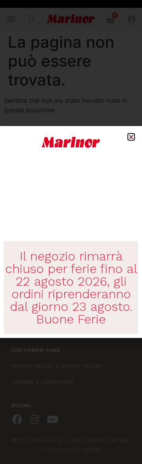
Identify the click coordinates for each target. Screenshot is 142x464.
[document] (71, 232)
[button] (131, 137)
